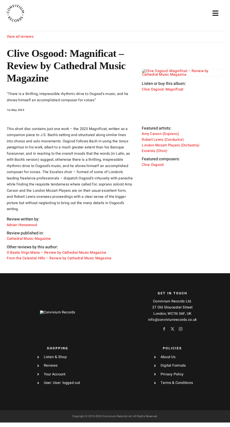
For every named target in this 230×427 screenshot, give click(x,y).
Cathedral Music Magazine (29, 238)
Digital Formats (173, 365)
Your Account (55, 374)
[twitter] (172, 329)
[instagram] (180, 329)
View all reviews (20, 36)
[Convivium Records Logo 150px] (57, 312)
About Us (168, 357)
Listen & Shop (55, 357)
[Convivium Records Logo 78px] (15, 6)
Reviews (51, 365)
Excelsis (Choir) (154, 151)
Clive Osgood (153, 164)
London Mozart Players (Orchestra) (170, 145)
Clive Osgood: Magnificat (162, 89)
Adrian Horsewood (22, 225)
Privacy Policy (172, 374)
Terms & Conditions (177, 382)
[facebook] (164, 329)
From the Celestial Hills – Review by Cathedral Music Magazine (59, 258)
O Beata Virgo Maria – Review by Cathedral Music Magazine (56, 252)
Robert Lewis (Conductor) (163, 139)
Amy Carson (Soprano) (160, 133)
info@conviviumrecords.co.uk (172, 319)
